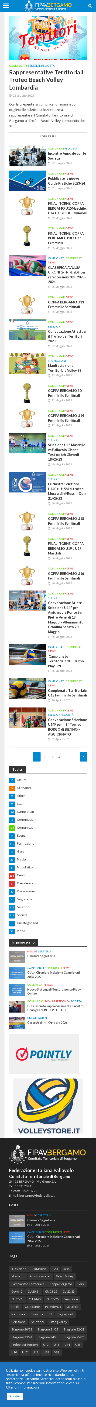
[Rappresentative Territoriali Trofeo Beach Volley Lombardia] (48, 38)
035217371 (23, 1186)
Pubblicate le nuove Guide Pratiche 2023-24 (66, 180)
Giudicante (32, 1307)
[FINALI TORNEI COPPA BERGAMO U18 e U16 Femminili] (27, 235)
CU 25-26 (52, 1299)
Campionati (56, 258)
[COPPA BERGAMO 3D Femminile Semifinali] (27, 392)
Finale (15, 1307)
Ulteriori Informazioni (22, 1387)
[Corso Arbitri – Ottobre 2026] (17, 1023)
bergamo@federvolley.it (37, 1195)
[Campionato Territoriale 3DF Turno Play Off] (27, 654)
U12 (45, 1345)
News (70, 173)
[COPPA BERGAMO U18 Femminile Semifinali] (27, 520)
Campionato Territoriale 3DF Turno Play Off (66, 661)
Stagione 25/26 (74, 1337)
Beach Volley (64, 1276)
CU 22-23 (69, 1292)
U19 (46, 1352)
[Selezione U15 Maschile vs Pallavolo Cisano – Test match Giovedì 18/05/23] (27, 442)
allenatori (17, 1276)
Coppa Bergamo (61, 1284)
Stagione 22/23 (74, 1329)
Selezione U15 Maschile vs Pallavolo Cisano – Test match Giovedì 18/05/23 (66, 452)
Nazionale (18, 1314)
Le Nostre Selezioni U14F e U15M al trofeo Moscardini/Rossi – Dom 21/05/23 (67, 491)
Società (49, 66)
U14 (67, 1345)
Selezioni (35, 66)
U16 (14, 1352)
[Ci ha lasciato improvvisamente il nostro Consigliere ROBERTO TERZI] (17, 1006)
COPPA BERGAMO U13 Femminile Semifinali (66, 304)
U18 (35, 1352)
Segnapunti (66, 1314)
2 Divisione (39, 1269)
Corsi (80, 1284)
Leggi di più (48, 136)
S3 (50, 1314)
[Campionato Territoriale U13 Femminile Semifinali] (27, 688)
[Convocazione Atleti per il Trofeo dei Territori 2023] (27, 329)
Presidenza (62, 1001)
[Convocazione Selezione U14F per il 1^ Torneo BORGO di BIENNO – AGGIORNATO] (27, 717)
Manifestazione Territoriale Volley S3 (64, 368)
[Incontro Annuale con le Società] (27, 155)
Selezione (18, 1322)
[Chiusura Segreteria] (17, 956)
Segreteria (43, 951)
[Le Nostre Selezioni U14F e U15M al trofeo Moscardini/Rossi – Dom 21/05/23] (27, 481)
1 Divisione (18, 1269)
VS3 (56, 1352)
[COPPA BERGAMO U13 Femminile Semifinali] (27, 304)
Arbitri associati (40, 1276)
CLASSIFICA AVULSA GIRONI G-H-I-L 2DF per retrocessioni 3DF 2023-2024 (67, 275)
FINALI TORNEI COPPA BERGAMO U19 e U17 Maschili (66, 548)
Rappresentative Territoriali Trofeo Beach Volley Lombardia (46, 80)
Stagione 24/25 (48, 1337)
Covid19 (16, 1292)
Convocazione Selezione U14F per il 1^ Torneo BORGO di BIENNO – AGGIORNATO (67, 727)
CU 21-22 (51, 1292)
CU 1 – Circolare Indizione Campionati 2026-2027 (53, 974)
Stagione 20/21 (21, 1329)
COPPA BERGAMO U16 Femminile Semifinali (66, 576)
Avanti (83, 757)
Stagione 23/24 (21, 1337)
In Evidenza (53, 1307)
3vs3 (55, 1269)
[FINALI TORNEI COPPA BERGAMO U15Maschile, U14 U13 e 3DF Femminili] (27, 205)
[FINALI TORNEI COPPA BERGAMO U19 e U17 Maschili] (27, 545)
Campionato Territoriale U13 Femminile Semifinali (67, 693)
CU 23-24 (17, 1299)
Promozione (57, 360)
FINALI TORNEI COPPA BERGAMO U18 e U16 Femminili (66, 238)
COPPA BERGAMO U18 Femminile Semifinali (66, 521)
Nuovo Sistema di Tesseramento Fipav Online (54, 991)
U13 (56, 1345)
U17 (24, 1352)
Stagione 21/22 (48, 1329)
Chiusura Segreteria (41, 956)
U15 (78, 1345)
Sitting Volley (58, 1322)
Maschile (72, 1307)
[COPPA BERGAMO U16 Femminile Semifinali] (27, 575)
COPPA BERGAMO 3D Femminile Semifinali (65, 393)
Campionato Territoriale (27, 1284)
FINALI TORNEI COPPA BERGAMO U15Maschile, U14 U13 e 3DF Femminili (67, 208)
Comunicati (18, 66)
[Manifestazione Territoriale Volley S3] (27, 363)
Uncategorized (38, 1018)
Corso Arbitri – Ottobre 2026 (47, 1022)
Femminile (71, 1299)
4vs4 (66, 1269)
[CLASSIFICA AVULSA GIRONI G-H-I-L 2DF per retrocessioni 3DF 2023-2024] (27, 265)
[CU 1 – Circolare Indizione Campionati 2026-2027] (17, 973)
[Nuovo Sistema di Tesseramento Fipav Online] (17, 990)
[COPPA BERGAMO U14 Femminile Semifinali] (27, 417)
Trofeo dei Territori (24, 1345)
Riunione (37, 1314)
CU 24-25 (35, 1299)
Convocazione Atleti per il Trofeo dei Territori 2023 (67, 336)
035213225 (28, 1191)
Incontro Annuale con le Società (67, 155)
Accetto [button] (15, 1396)
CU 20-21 (34, 1292)
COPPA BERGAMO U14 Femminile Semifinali (66, 418)
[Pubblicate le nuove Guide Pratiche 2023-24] (27, 180)
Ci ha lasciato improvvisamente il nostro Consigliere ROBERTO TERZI (55, 1008)
